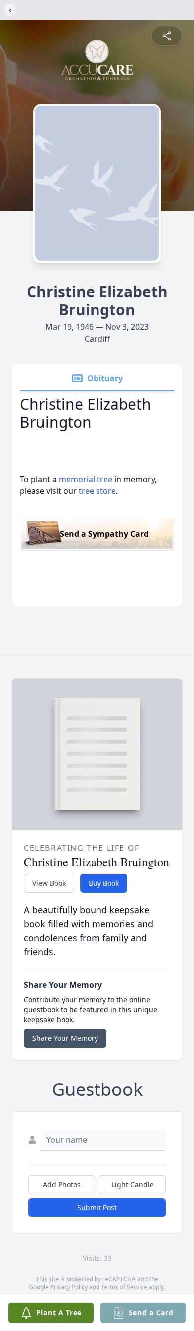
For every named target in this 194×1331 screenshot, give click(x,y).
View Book (49, 883)
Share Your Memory (65, 1038)
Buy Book (104, 883)
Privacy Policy (69, 1287)
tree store (97, 490)
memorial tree (85, 479)
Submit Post (97, 1207)
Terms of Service (124, 1287)
